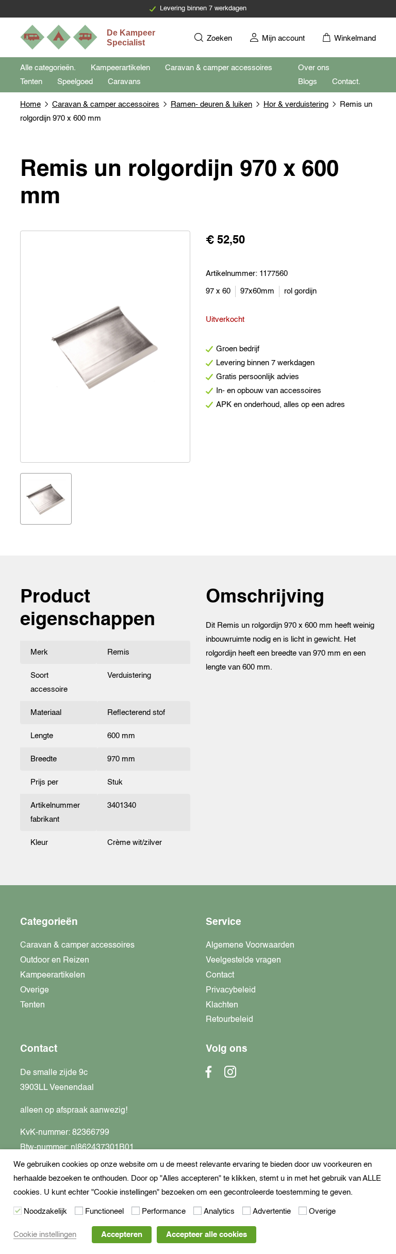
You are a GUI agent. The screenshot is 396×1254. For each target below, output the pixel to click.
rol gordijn (300, 291)
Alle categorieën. (48, 68)
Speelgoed (75, 82)
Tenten (31, 82)
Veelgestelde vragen (243, 960)
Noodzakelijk (45, 1211)
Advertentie (272, 1211)
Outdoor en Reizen (54, 960)
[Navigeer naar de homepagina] (88, 37)
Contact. (346, 82)
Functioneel (104, 1211)
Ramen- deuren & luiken (211, 104)
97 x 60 (218, 291)
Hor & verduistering (295, 104)
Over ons (313, 68)
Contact (220, 975)
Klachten (222, 1005)
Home (30, 104)
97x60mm (257, 291)
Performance (164, 1211)
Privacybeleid (231, 990)
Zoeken (218, 38)
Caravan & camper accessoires (218, 68)
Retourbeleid (229, 1020)
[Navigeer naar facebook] (209, 1075)
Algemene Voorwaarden (250, 945)
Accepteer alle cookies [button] (206, 1235)
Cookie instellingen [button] (44, 1235)
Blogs (307, 82)
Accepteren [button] (121, 1235)
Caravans (124, 82)
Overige (34, 990)
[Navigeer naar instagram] (230, 1075)
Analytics (219, 1211)
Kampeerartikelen (120, 68)
